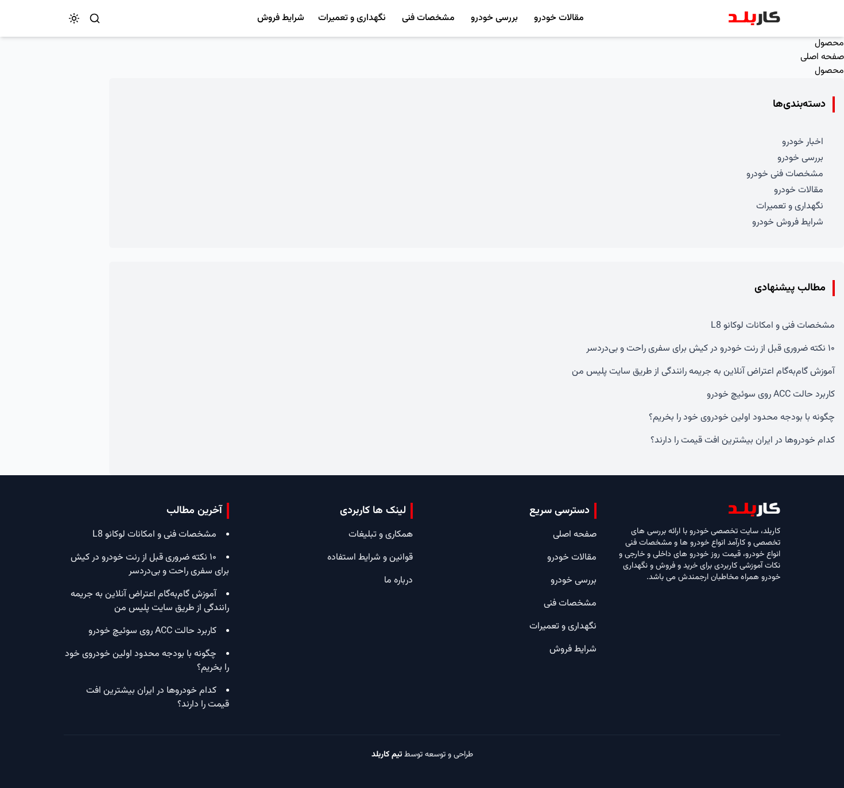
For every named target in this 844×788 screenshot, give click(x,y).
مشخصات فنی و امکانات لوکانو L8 (773, 326)
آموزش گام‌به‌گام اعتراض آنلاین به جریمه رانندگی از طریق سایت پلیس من (703, 371)
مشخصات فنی (428, 18)
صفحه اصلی (822, 57)
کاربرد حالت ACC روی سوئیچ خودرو (771, 394)
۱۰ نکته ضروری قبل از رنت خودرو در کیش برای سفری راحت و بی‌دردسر (710, 348)
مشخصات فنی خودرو (784, 174)
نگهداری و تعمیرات (352, 18)
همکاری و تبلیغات (381, 534)
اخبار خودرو (802, 142)
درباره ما (398, 580)
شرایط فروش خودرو (787, 222)
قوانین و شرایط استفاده (370, 557)
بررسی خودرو (494, 18)
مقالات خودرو (559, 18)
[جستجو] (94, 18)
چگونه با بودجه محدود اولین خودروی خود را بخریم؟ (742, 417)
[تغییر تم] (74, 18)
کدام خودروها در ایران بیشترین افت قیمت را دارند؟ (743, 440)
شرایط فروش (280, 18)
